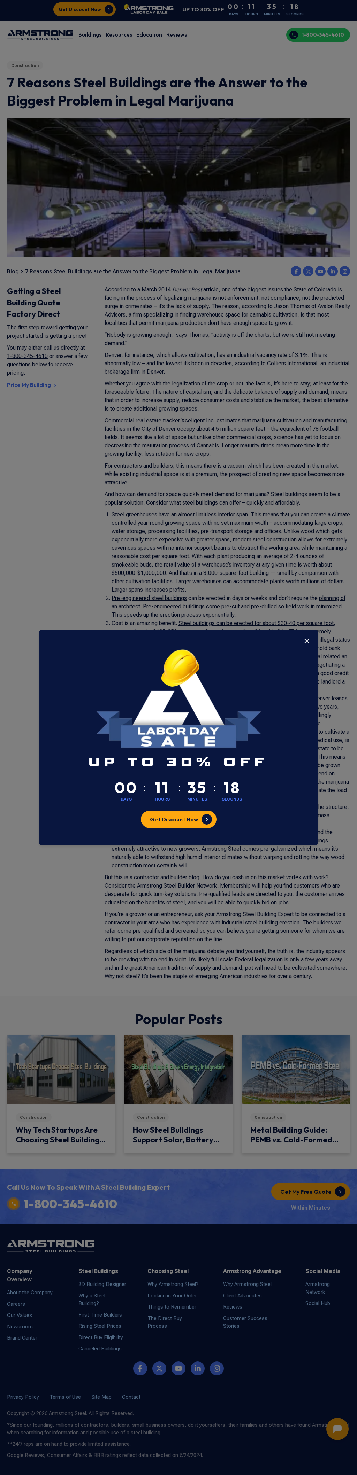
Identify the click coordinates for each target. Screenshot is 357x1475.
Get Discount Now (174, 819)
